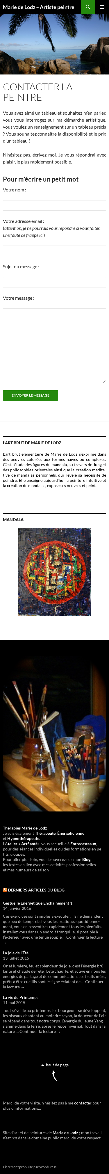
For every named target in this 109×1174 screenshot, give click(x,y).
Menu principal (102, 7)
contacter (83, 1102)
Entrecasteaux (83, 843)
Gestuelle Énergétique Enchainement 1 (37, 903)
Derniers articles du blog (36, 889)
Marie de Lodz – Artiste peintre (38, 7)
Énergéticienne (70, 833)
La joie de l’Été (15, 952)
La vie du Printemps (20, 997)
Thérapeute (45, 833)
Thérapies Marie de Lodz (25, 827)
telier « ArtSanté (22, 843)
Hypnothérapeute (23, 838)
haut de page (57, 1064)
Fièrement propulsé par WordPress (29, 1167)
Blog (86, 859)
